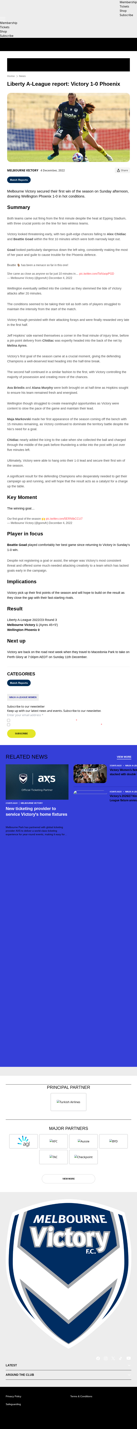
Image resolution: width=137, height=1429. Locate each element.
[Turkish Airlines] (68, 1102)
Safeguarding (13, 1404)
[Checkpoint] (83, 1157)
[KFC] (53, 1141)
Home (11, 76)
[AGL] (23, 1141)
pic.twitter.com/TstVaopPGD (96, 273)
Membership (8, 23)
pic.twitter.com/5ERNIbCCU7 (64, 518)
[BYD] (113, 1141)
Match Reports (19, 179)
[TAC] (53, 1157)
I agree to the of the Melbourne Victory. (44, 720)
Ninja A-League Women (23, 697)
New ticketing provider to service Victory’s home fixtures (36, 814)
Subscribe (6, 36)
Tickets (4, 27)
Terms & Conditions (81, 1396)
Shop (3, 31)
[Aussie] (83, 1141)
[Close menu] (129, 1410)
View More (124, 756)
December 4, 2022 (60, 277)
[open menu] (2, 19)
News (22, 76)
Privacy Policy (36, 720)
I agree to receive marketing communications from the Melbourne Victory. (56, 724)
